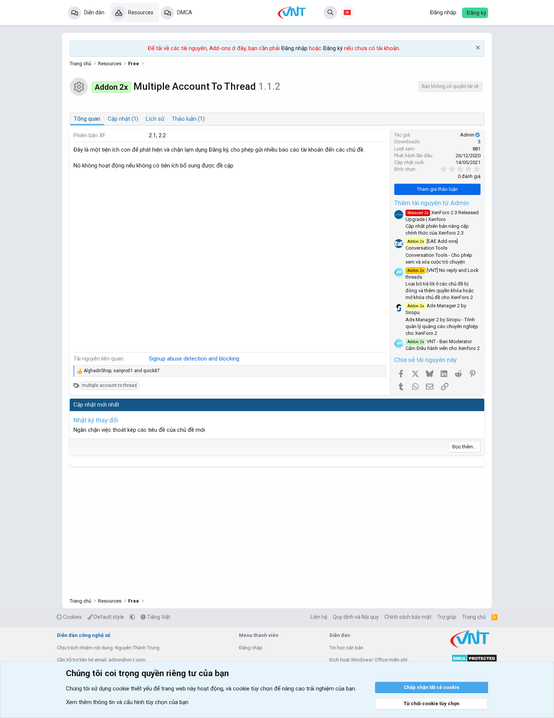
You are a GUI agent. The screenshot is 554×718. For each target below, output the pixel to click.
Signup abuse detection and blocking (194, 358)
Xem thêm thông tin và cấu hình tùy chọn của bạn (127, 702)
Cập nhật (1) (123, 118)
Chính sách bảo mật (408, 617)
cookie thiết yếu (132, 688)
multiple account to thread (109, 385)
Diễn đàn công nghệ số (83, 635)
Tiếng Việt (158, 617)
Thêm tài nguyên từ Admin (431, 203)
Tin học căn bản (346, 647)
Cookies (72, 617)
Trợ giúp (446, 617)
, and (122, 370)
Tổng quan (87, 118)
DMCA (184, 12)
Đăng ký (333, 48)
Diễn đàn (94, 12)
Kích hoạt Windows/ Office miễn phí (368, 660)
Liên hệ (319, 617)
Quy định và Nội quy (356, 617)
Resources (140, 12)
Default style (108, 617)
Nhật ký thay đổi (95, 420)
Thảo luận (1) (188, 118)
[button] (132, 617)
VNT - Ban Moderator (439, 341)
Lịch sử (155, 118)
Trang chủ (474, 617)
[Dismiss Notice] (477, 48)
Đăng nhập (294, 48)
